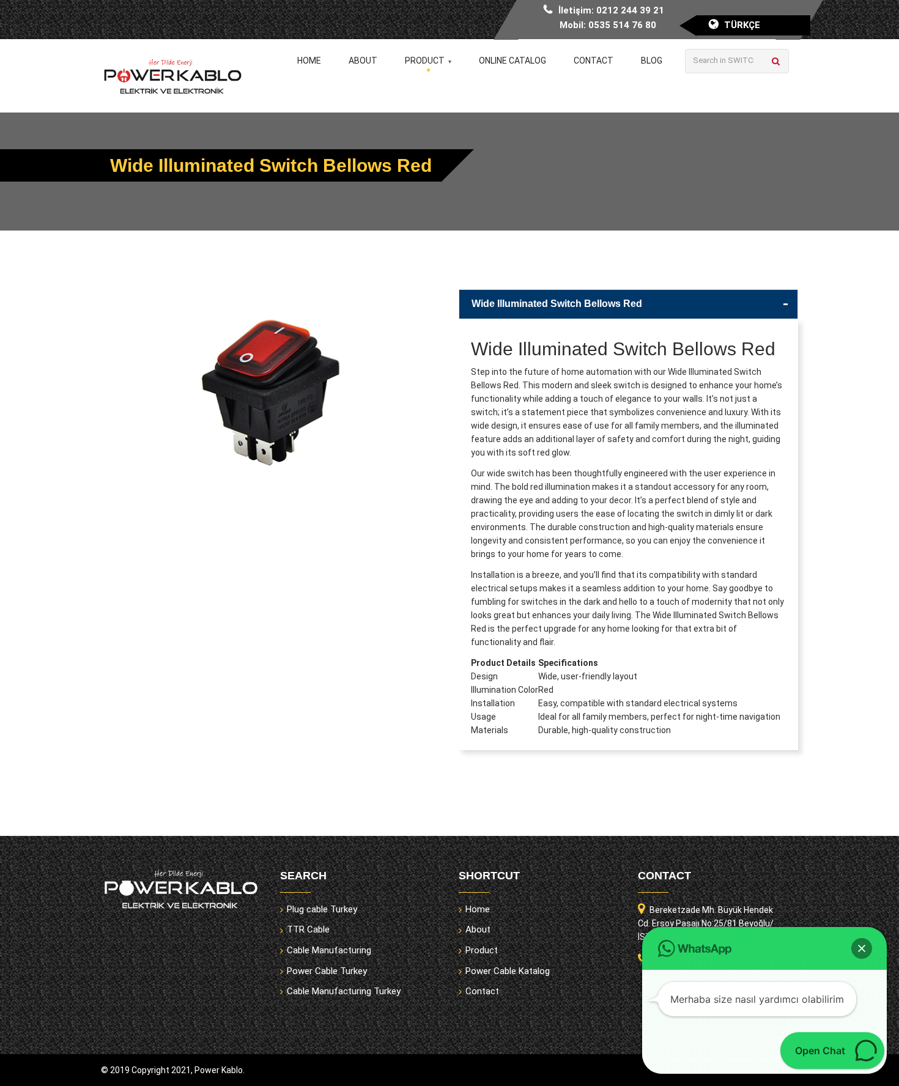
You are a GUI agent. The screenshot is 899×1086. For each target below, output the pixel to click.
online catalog (512, 60)
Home (309, 60)
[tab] (628, 304)
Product (425, 60)
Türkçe (742, 25)
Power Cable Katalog (507, 971)
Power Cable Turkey (327, 971)
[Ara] (775, 61)
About (363, 60)
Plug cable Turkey (322, 909)
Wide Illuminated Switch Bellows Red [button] (557, 303)
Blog (651, 60)
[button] (861, 948)
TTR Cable (308, 929)
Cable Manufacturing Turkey (344, 991)
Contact (593, 60)
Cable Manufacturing (329, 950)
